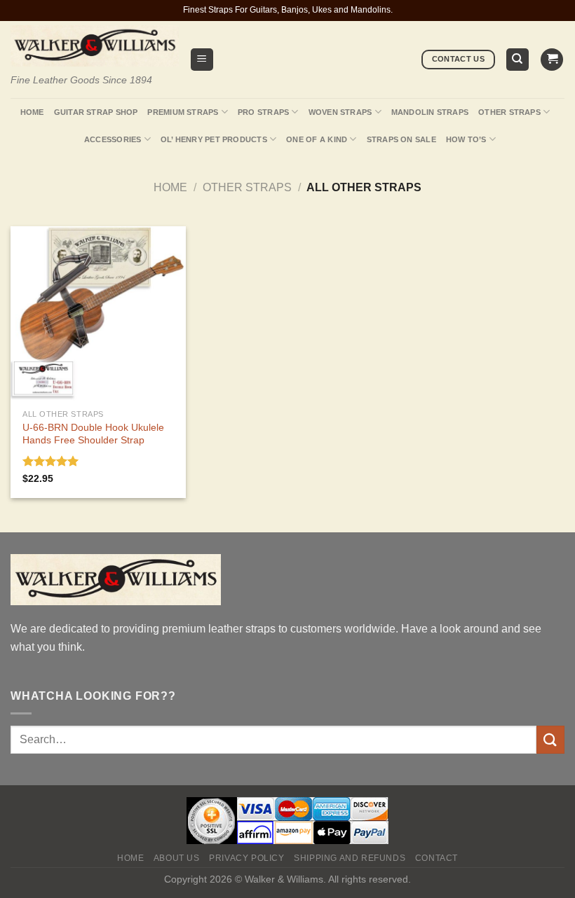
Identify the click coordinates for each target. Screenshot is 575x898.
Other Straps (509, 112)
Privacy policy (247, 858)
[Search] (517, 59)
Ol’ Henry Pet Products (214, 139)
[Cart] (552, 59)
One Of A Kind (316, 139)
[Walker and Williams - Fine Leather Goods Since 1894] (95, 46)
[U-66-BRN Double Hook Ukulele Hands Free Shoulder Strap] (98, 313)
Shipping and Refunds (349, 858)
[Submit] (550, 739)
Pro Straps (263, 112)
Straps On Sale (401, 139)
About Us (177, 858)
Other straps (247, 187)
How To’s (466, 139)
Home (32, 112)
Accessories (112, 139)
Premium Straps (182, 112)
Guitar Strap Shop (96, 112)
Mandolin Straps (429, 112)
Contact (436, 858)
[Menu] (202, 59)
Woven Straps (340, 112)
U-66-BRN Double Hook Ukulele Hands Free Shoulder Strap (93, 434)
